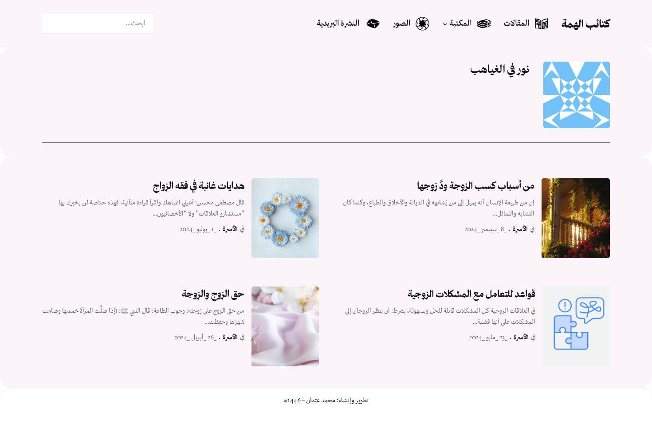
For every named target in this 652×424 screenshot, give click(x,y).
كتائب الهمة (586, 23)
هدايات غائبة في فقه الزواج (198, 186)
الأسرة (520, 229)
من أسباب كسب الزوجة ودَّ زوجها (475, 186)
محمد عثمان (320, 400)
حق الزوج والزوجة (213, 294)
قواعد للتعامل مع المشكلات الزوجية (471, 294)
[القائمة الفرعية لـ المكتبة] (445, 23)
